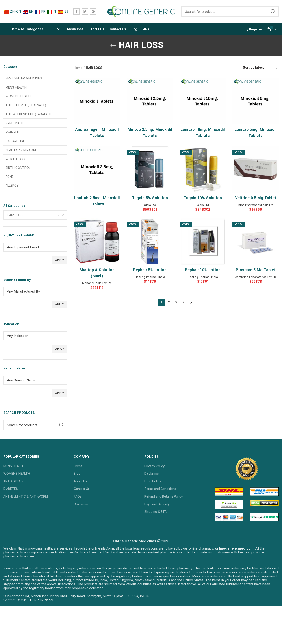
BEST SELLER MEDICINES (24, 78)
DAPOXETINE (15, 141)
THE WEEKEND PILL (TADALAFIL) (29, 114)
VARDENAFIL (15, 123)
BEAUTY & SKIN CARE (21, 150)
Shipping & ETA (155, 511)
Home (78, 68)
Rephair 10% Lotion (203, 270)
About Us (80, 481)
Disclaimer (81, 504)
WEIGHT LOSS (16, 159)
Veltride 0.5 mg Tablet (255, 198)
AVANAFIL (12, 132)
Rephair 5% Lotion (150, 270)
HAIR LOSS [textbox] (15, 215)
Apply (59, 260)
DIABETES (10, 489)
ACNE (10, 177)
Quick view (116, 85)
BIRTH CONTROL (18, 168)
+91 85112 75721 (41, 600)
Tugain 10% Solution (203, 198)
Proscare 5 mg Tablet (256, 270)
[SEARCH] (272, 11)
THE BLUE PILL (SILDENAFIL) (26, 105)
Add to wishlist (116, 95)
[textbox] (38, 247)
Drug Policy (152, 481)
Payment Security (157, 504)
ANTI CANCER (13, 481)
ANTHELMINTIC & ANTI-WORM (25, 496)
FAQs (77, 496)
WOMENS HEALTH (19, 96)
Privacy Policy (154, 466)
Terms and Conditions (160, 489)
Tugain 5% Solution (150, 198)
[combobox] (35, 215)
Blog (77, 473)
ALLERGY (12, 185)
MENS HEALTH (16, 87)
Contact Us (82, 489)
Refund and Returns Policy (163, 496)
